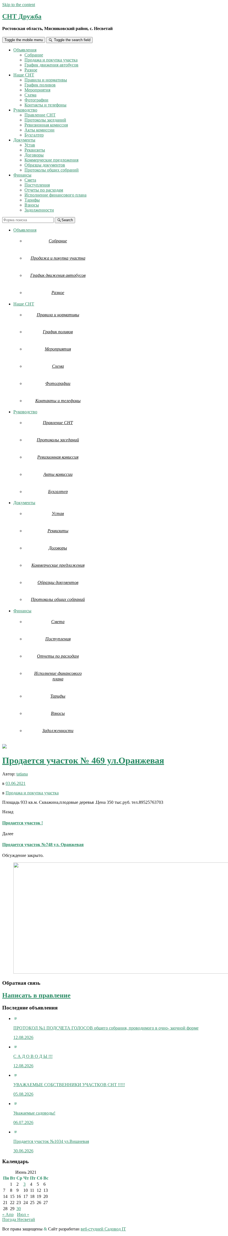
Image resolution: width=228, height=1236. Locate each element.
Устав (29, 145)
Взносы (31, 205)
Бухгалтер (34, 135)
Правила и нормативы (45, 80)
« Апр (8, 1214)
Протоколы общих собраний (51, 170)
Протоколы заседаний (45, 120)
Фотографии (36, 100)
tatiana (22, 774)
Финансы (22, 175)
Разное (30, 70)
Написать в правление (36, 995)
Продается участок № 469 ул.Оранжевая (83, 760)
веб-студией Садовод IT (103, 1229)
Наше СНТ (23, 75)
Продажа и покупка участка (51, 60)
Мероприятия (37, 90)
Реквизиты (34, 150)
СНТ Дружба (21, 16)
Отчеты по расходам (43, 190)
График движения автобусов (51, 65)
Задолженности (39, 210)
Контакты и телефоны (45, 105)
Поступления (37, 185)
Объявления (24, 50)
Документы (24, 140)
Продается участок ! (22, 822)
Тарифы (32, 200)
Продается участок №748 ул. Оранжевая (43, 844)
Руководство (25, 110)
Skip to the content (18, 4)
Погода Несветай (18, 1219)
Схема (30, 95)
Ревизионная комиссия (46, 125)
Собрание (33, 55)
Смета (30, 180)
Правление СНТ (40, 115)
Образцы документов (44, 165)
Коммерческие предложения (51, 160)
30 (18, 1208)
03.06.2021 (16, 783)
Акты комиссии (39, 130)
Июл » (23, 1214)
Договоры (34, 155)
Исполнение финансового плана (55, 195)
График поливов (40, 85)
